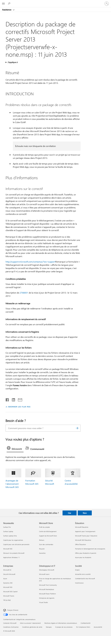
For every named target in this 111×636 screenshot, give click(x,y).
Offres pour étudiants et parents (85, 553)
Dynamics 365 (7, 583)
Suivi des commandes (46, 544)
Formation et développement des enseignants (90, 549)
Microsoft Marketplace (46, 589)
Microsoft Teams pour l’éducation (86, 536)
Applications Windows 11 (11, 557)
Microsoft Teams (8, 596)
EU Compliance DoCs (83, 627)
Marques (49, 627)
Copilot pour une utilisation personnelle (16, 544)
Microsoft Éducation (81, 527)
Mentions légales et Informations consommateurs (60, 623)
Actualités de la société (83, 574)
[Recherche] (77, 428)
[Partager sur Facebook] (7, 399)
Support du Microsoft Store (48, 536)
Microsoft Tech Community (48, 585)
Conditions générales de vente (32, 627)
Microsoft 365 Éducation (83, 540)
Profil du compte (44, 527)
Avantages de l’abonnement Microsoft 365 (12, 483)
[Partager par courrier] (18, 399)
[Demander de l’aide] (9, 3)
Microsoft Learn (44, 574)
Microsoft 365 (7, 549)
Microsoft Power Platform (47, 594)
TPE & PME (7, 600)
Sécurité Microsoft (9, 574)
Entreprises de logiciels (46, 598)
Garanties (42, 553)
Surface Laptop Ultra (10, 536)
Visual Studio (43, 602)
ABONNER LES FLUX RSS (19, 406)
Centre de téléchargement (47, 531)
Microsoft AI (7, 570)
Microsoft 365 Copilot (10, 592)
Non (85, 513)
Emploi (77, 570)
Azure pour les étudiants (83, 557)
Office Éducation (80, 544)
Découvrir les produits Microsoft (13, 553)
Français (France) (12, 610)
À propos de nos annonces (64, 627)
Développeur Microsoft (46, 570)
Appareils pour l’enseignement (85, 531)
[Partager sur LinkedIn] (12, 399)
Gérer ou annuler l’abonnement (30, 623)
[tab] (15, 448)
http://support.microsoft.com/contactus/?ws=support (30, 261)
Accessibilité (98, 627)
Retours (41, 540)
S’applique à (12, 62)
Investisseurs (79, 583)
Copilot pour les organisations (13, 540)
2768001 (24, 292)
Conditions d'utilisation (11, 627)
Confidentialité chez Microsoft (85, 579)
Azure (5, 579)
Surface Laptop (8, 531)
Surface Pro (7, 527)
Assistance (7, 9)
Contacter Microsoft (9, 623)
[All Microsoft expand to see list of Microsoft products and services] (3, 3)
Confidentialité (85, 623)
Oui (69, 513)
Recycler (42, 549)
